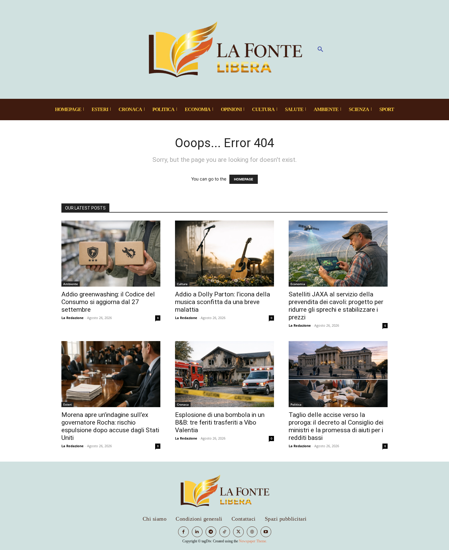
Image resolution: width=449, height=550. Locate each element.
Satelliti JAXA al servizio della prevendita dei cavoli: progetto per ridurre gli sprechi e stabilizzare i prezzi (336, 306)
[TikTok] (224, 531)
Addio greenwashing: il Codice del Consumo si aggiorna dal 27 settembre (108, 302)
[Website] (252, 531)
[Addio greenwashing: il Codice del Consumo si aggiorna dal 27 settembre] (110, 254)
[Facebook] (183, 531)
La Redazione (72, 317)
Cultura (182, 284)
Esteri (67, 404)
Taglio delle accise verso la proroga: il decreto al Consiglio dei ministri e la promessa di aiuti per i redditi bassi (336, 426)
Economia (297, 284)
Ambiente (70, 284)
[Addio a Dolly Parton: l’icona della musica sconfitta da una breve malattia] (224, 254)
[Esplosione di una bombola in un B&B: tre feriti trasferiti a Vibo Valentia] (224, 374)
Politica (295, 404)
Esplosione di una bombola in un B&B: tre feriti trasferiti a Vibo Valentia (220, 422)
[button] (320, 49)
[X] (238, 531)
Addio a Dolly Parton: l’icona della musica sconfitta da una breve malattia (222, 302)
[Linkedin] (197, 531)
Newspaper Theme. (253, 541)
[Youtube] (266, 531)
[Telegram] (211, 531)
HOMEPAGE (243, 179)
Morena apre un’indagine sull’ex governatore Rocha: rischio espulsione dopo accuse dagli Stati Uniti (110, 426)
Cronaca (183, 404)
